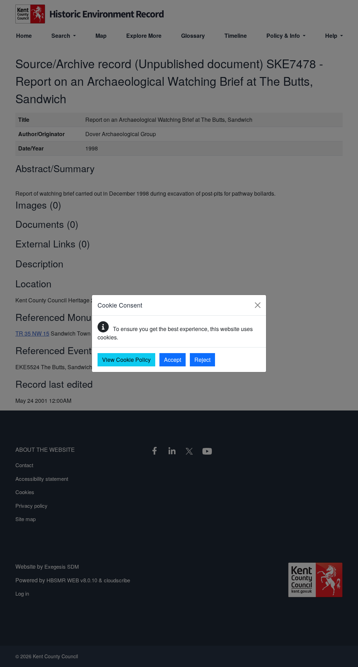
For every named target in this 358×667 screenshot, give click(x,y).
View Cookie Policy (126, 360)
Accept (172, 360)
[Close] (257, 305)
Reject (202, 360)
